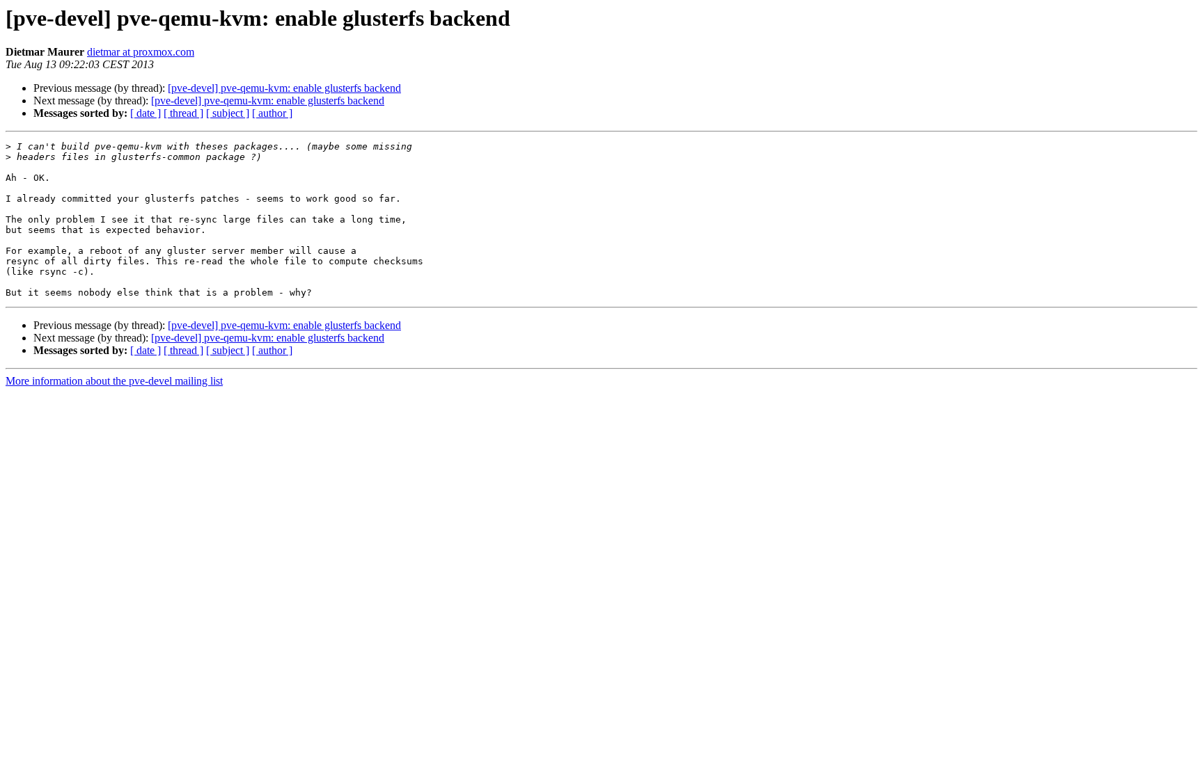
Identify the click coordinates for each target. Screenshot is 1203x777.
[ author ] (272, 113)
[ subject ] (227, 113)
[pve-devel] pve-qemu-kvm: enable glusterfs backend (284, 88)
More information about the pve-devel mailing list (114, 381)
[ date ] (145, 113)
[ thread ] (183, 113)
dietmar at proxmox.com (140, 52)
